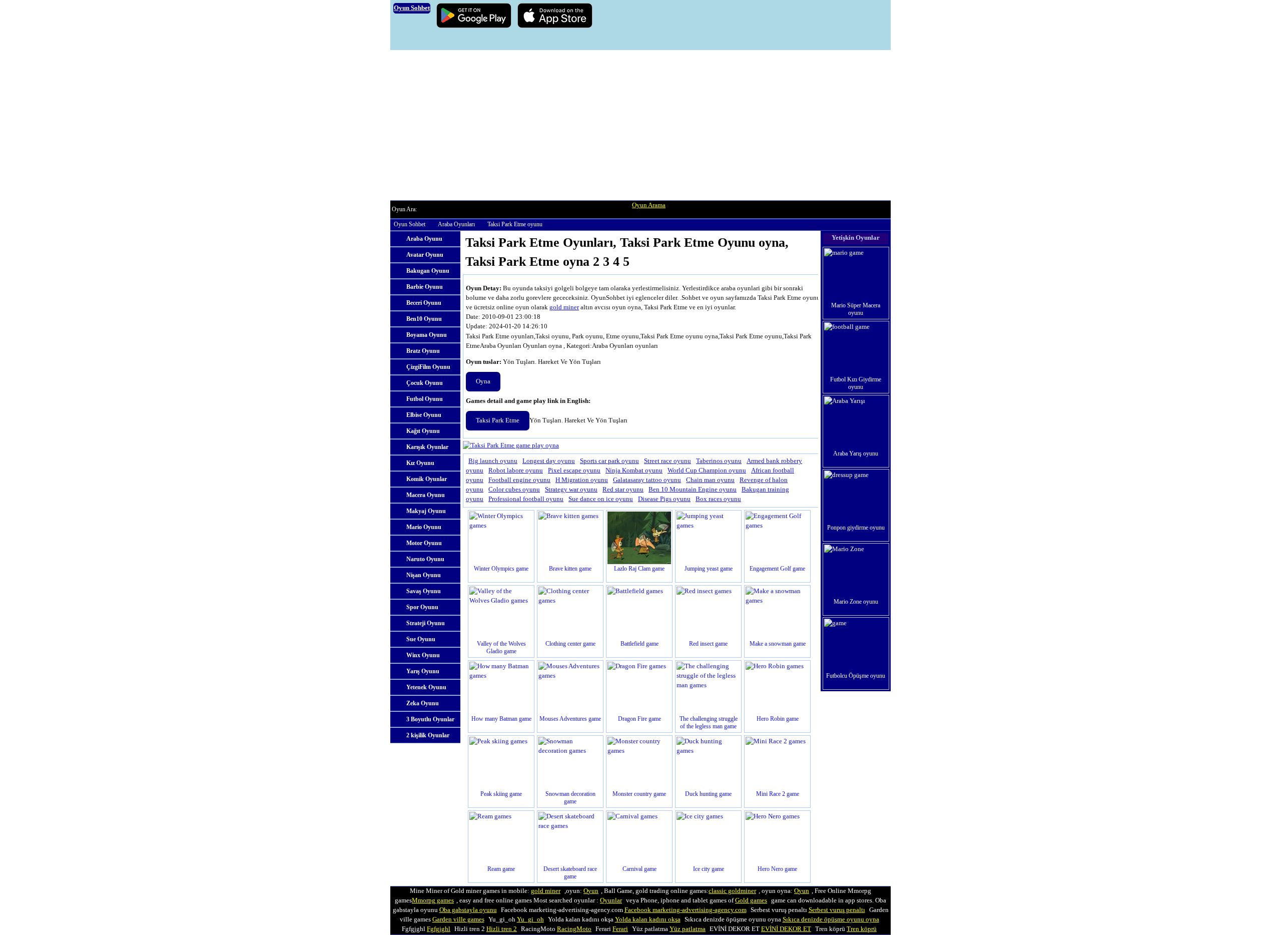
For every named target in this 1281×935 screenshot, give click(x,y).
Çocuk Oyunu (424, 383)
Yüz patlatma (688, 928)
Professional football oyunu (525, 499)
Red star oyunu (623, 489)
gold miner (564, 307)
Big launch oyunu (492, 460)
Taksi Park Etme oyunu (514, 224)
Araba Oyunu (424, 239)
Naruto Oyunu (425, 559)
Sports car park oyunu (609, 460)
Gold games (751, 900)
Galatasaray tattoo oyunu (647, 480)
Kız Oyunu (420, 463)
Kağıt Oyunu (423, 431)
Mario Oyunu (423, 527)
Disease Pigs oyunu (664, 499)
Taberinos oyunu (719, 460)
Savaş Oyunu (423, 591)
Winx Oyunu (423, 655)
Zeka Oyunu (422, 703)
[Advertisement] (640, 125)
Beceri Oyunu (423, 303)
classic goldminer (732, 890)
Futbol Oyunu (424, 399)
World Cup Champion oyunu (707, 470)
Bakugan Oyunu (427, 271)
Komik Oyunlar (426, 479)
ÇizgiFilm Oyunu (428, 367)
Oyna (483, 381)
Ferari (620, 928)
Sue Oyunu (420, 639)
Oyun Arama (649, 205)
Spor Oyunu (422, 607)
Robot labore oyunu (515, 470)
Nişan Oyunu (423, 575)
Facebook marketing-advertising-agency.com (685, 909)
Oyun (590, 890)
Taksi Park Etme (497, 420)
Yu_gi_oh (530, 919)
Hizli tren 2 (501, 928)
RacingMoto (574, 928)
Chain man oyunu (710, 480)
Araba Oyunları (456, 224)
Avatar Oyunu (424, 255)
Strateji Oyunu (425, 623)
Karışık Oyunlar (427, 447)
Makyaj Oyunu (426, 511)
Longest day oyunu (548, 460)
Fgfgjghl (438, 928)
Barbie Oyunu (424, 287)
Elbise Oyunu (423, 415)
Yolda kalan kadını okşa (648, 919)
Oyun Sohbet (409, 224)
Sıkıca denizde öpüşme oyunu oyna (831, 919)
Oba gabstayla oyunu (468, 909)
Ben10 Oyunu (424, 319)
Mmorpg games (433, 900)
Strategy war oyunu (571, 489)
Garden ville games (458, 919)
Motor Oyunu (424, 543)
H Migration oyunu (581, 480)
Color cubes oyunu (514, 489)
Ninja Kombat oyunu (634, 470)
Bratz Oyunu (423, 351)
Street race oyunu (667, 460)
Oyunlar (611, 900)
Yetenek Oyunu (426, 687)
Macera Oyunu (425, 495)
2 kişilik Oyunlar (427, 735)
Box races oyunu (718, 499)
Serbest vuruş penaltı (837, 909)
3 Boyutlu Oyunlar (430, 719)
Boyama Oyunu (426, 335)
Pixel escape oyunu (574, 470)
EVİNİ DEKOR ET (786, 928)
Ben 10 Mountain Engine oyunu (693, 489)
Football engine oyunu (519, 480)
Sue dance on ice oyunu (600, 499)
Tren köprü (862, 928)
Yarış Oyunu (422, 671)
